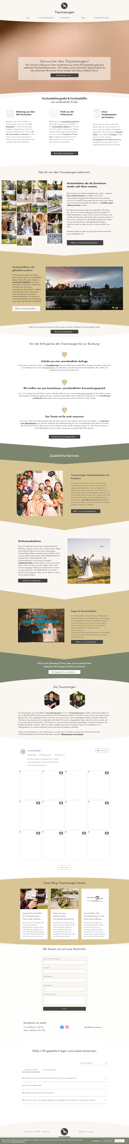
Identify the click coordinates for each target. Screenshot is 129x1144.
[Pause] (48, 307)
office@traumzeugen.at (93, 1027)
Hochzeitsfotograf (76, 713)
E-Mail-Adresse (48, 976)
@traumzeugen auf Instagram (72, 734)
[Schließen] (127, 1140)
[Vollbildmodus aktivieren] (120, 307)
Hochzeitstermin (48, 368)
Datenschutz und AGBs (33, 1131)
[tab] (31, 1069)
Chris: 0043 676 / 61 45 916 (33, 1027)
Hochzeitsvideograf (53, 713)
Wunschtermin (30, 423)
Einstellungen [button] (97, 1141)
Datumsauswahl (47, 985)
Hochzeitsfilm (79, 616)
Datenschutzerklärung (18, 1142)
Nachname (46, 967)
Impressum (46, 1131)
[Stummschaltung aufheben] (51, 307)
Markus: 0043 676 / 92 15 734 (34, 1030)
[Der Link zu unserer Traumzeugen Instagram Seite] (67, 1027)
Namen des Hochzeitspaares (52, 959)
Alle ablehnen (108, 1141)
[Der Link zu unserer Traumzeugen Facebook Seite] (62, 1027)
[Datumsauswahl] (45, 989)
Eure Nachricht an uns (49, 994)
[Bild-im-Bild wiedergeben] (117, 307)
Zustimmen (119, 1141)
